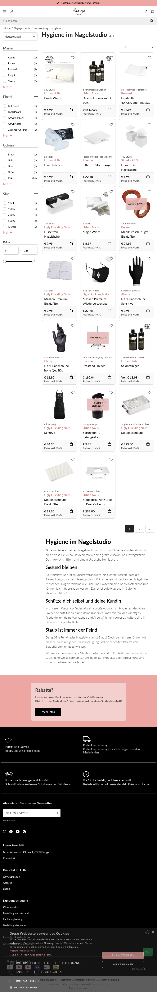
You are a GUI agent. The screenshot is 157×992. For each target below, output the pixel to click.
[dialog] (78, 960)
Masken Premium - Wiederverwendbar (96, 301)
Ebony (48, 361)
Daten (6, 888)
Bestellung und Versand (16, 913)
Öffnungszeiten (11, 877)
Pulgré (125, 227)
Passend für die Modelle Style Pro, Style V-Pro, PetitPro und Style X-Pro (97, 157)
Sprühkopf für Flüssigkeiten (92, 434)
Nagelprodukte (22, 28)
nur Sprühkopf (90, 424)
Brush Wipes (52, 98)
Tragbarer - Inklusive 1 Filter (135, 424)
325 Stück (49, 223)
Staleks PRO (129, 160)
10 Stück (48, 290)
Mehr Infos (48, 712)
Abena (125, 294)
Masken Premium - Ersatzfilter (57, 301)
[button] (54, 954)
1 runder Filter (128, 223)
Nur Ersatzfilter (51, 491)
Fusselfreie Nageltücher (129, 167)
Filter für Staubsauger (97, 165)
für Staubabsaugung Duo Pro (97, 357)
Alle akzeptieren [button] (123, 955)
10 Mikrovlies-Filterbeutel (134, 89)
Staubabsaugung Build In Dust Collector (98, 501)
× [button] (152, 932)
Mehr (6, 87)
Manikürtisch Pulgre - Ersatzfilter (135, 234)
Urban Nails (52, 93)
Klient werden (10, 907)
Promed (126, 93)
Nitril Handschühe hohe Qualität (56, 367)
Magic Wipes (91, 232)
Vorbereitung (41, 28)
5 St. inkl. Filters (91, 290)
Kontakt (7, 858)
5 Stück (86, 223)
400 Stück (126, 156)
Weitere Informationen (22, 950)
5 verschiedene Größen (94, 89)
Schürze (49, 432)
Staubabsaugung (132, 432)
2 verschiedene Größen (133, 357)
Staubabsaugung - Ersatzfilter (56, 501)
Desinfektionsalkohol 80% (97, 100)
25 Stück (48, 156)
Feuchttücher (53, 165)
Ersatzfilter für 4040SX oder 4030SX (135, 100)
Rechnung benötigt (13, 919)
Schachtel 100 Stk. (130, 290)
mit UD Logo (50, 424)
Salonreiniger (130, 365)
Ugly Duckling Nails (57, 227)
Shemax (88, 160)
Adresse (7, 882)
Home (7, 28)
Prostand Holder (94, 365)
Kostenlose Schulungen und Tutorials (81, 3)
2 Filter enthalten (91, 491)
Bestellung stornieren (14, 925)
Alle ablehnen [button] (123, 964)
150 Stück (49, 89)
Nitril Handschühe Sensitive (133, 301)
